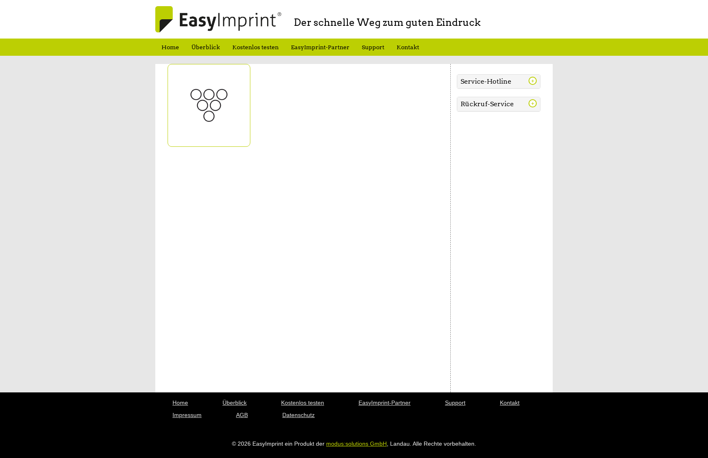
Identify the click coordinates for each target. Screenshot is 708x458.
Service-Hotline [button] (486, 81)
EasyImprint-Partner (320, 47)
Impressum (187, 415)
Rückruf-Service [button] (487, 104)
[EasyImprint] (218, 19)
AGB (242, 415)
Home (170, 47)
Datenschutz (298, 415)
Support (373, 47)
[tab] (498, 82)
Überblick (205, 47)
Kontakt (408, 47)
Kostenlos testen (255, 47)
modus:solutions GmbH (356, 443)
